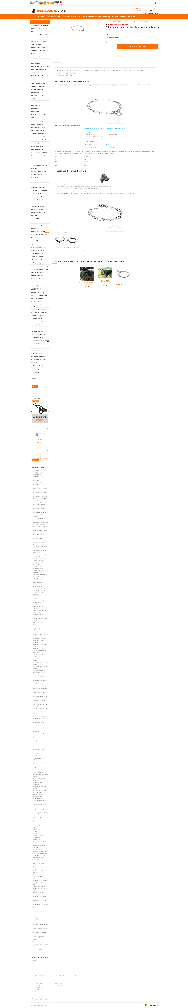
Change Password (59, 983)
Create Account (58, 985)
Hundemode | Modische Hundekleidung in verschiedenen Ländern (40, 724)
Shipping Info (38, 981)
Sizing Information (37, 965)
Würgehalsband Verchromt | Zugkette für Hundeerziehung (122, 284)
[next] (158, 28)
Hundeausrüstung (37, 632)
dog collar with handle (38, 772)
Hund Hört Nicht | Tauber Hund (40, 496)
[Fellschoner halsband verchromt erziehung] (104, 106)
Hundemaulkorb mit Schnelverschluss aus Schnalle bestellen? (39, 800)
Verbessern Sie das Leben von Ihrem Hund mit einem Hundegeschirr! (39, 729)
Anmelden (149, 3)
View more (35, 460)
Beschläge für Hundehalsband (40, 770)
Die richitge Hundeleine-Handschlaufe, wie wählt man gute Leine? (39, 845)
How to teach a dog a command (40, 550)
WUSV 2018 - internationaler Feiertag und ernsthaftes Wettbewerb (39, 672)
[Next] (48, 411)
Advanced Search (35, 389)
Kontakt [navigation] (128, 3)
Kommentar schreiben (119, 50)
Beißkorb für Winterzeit (38, 922)
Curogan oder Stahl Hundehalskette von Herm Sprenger (39, 870)
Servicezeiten (40, 442)
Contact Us (37, 991)
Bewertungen (81, 64)
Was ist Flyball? (36, 652)
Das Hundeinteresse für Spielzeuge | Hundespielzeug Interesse (39, 624)
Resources (35, 516)
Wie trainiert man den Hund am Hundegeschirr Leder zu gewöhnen (40, 602)
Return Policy (38, 985)
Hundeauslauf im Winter (38, 737)
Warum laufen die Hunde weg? (40, 756)
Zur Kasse (142, 3)
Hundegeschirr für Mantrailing (39, 638)
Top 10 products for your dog (39, 686)
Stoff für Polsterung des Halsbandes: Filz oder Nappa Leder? (39, 937)
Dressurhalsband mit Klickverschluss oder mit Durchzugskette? (38, 835)
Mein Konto (135, 3)
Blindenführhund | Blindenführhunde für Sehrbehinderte (38, 476)
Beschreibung (56, 64)
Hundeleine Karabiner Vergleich (40, 942)
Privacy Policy (38, 983)
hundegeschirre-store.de (45, 1005)
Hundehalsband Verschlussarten (40, 841)
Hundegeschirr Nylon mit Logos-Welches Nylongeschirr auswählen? (40, 681)
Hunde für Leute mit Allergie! (73, 247)
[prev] (50, 28)
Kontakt (138, 8)
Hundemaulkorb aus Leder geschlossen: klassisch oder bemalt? (39, 825)
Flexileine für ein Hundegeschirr (40, 716)
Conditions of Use (39, 987)
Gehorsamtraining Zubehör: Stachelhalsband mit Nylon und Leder (40, 888)
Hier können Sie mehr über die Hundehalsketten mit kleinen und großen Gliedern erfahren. (75, 250)
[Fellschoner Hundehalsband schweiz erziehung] (104, 213)
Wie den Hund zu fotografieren (40, 574)
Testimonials (36, 960)
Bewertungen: (109, 50)
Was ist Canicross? (37, 552)
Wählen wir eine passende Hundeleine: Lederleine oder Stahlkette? (39, 865)
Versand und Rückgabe (69, 64)
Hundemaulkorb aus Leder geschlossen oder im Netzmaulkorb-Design (39, 859)
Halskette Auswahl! (37, 839)
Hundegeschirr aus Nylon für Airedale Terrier (105, 282)
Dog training (35, 962)
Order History (58, 981)
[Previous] (31, 411)
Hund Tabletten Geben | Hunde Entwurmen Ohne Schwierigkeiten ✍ (40, 500)
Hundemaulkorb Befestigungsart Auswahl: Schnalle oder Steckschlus (40, 905)
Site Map (37, 989)
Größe (107, 34)
